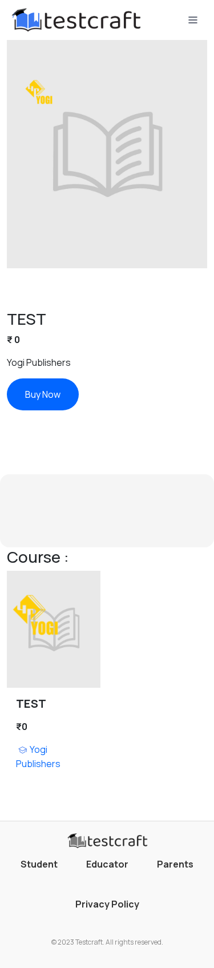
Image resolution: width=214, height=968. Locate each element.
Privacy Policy (107, 904)
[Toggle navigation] (193, 20)
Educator (107, 864)
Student (39, 864)
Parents (175, 864)
